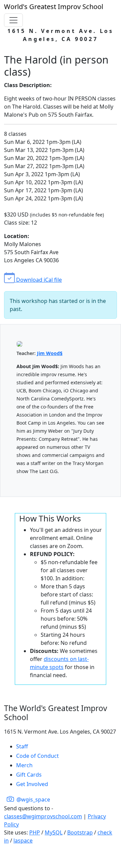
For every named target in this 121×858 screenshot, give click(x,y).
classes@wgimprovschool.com (43, 816)
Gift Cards (29, 774)
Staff (22, 746)
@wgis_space (32, 799)
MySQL (54, 832)
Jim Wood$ (50, 353)
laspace (23, 840)
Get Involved (32, 784)
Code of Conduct (37, 755)
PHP (34, 832)
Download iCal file (38, 279)
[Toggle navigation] (13, 20)
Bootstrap (80, 832)
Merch (24, 765)
